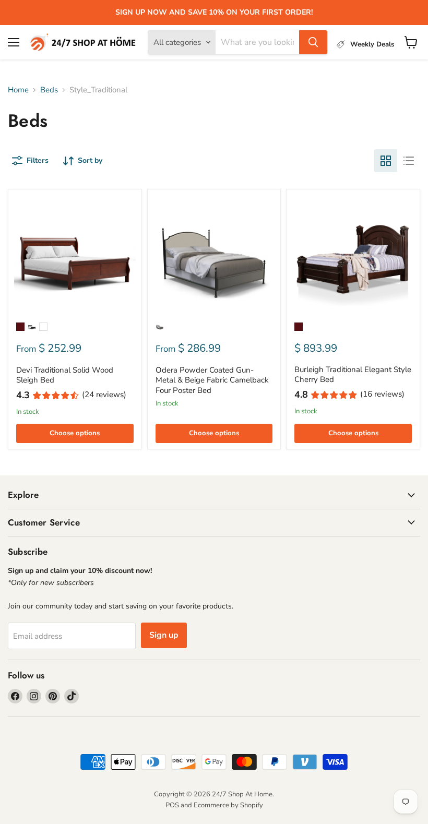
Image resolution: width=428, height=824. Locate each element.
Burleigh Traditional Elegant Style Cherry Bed (352, 374)
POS (172, 805)
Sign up (164, 635)
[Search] (313, 42)
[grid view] (385, 160)
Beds (49, 90)
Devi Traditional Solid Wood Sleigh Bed (64, 375)
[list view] (408, 160)
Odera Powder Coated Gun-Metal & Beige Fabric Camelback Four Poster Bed (212, 380)
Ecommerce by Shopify (228, 805)
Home (18, 90)
